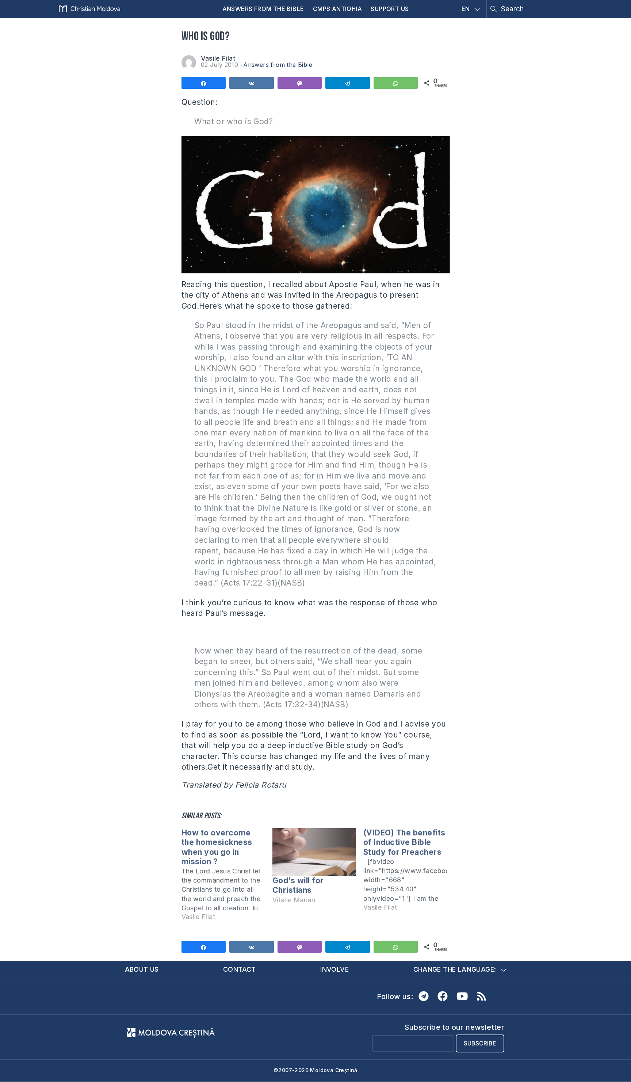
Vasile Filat (218, 58)
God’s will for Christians (298, 885)
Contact (239, 969)
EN (466, 8)
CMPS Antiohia (337, 8)
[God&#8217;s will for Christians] (314, 852)
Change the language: (454, 969)
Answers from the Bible (263, 8)
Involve (334, 969)
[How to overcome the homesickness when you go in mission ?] (226, 878)
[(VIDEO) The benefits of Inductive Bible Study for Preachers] (408, 873)
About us (142, 969)
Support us (390, 8)
